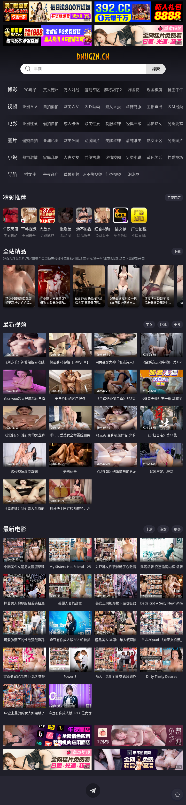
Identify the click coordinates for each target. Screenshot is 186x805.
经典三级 (133, 123)
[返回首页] (177, 794)
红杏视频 (113, 174)
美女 (149, 324)
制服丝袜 (113, 123)
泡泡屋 (134, 174)
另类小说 (133, 157)
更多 (177, 324)
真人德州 (51, 89)
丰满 (149, 529)
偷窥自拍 (30, 140)
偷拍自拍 (51, 123)
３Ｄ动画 (92, 106)
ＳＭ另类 (175, 106)
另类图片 (175, 140)
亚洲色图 (51, 140)
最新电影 (14, 529)
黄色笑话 (154, 157)
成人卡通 (71, 123)
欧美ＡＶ (71, 106)
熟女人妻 (113, 106)
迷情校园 (113, 157)
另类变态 (175, 123)
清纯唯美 (133, 140)
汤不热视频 (92, 174)
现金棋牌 (154, 89)
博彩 (12, 89)
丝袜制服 (133, 106)
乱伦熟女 (154, 123)
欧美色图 (71, 140)
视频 (12, 106)
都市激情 (30, 157)
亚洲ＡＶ (30, 106)
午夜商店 (51, 174)
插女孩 (30, 174)
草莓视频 (71, 174)
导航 (12, 174)
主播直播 (154, 106)
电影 (12, 123)
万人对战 (71, 89)
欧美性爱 (92, 123)
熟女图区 (154, 140)
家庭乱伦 (51, 157)
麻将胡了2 (113, 89)
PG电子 (30, 89)
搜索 (156, 69)
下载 (177, 251)
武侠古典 (92, 157)
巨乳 (163, 324)
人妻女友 (71, 157)
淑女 (163, 529)
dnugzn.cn (93, 56)
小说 (12, 157)
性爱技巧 (175, 157)
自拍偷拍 (51, 106)
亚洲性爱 (30, 123)
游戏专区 (92, 89)
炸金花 (134, 89)
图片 (12, 140)
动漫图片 (92, 140)
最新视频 (14, 324)
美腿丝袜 (113, 140)
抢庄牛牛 (175, 89)
